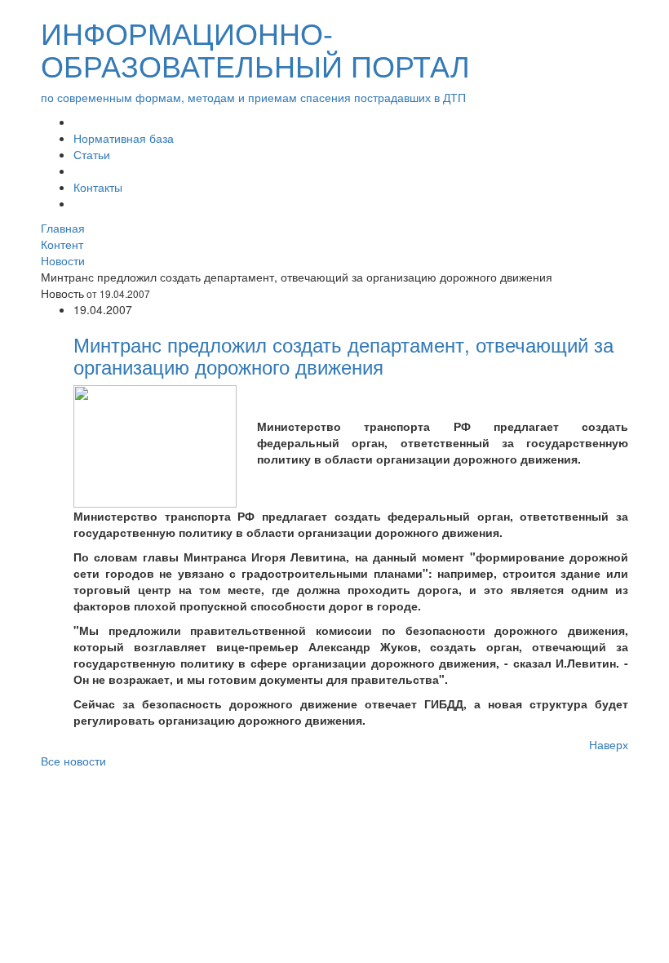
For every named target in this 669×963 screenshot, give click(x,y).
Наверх (608, 744)
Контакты (97, 187)
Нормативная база (123, 138)
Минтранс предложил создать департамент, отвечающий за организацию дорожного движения (343, 354)
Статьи (91, 154)
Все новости (73, 760)
